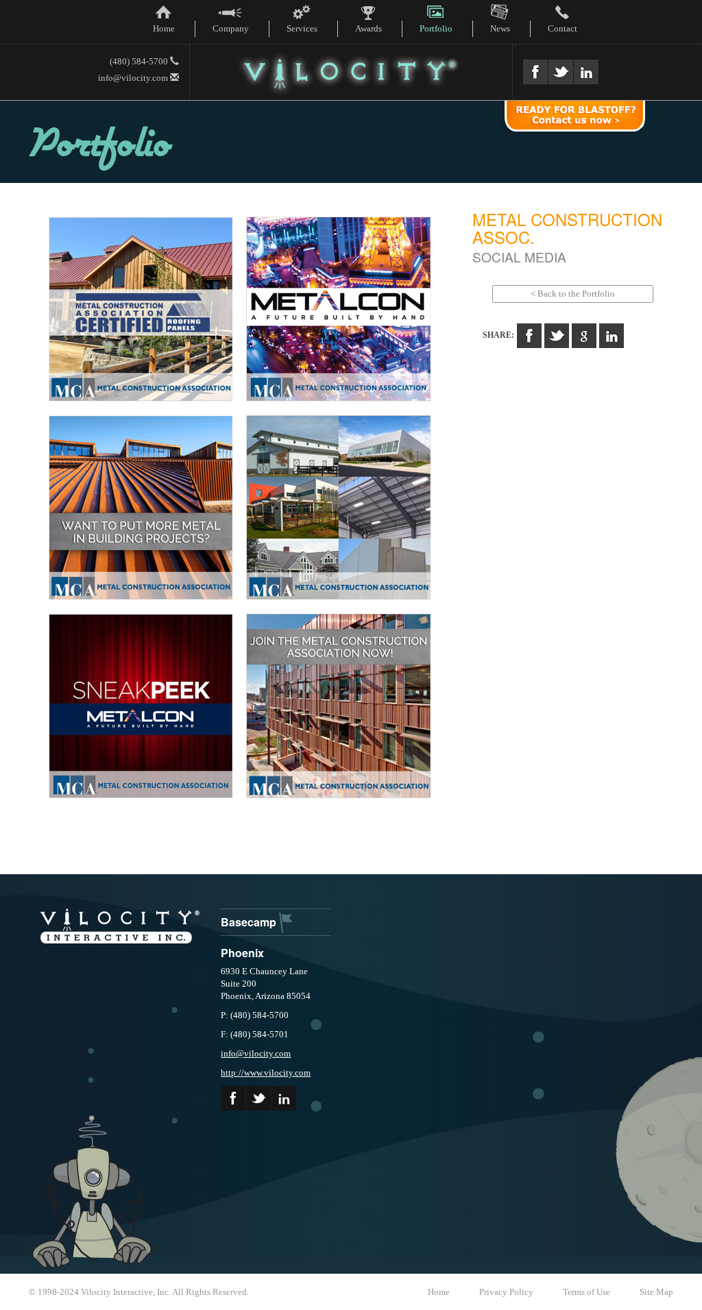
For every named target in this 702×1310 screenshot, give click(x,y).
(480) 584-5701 (259, 1034)
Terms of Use (586, 1291)
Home (439, 1291)
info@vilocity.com (134, 78)
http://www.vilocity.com (266, 1072)
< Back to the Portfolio (573, 293)
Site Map (656, 1291)
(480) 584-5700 (140, 61)
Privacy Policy (506, 1291)
